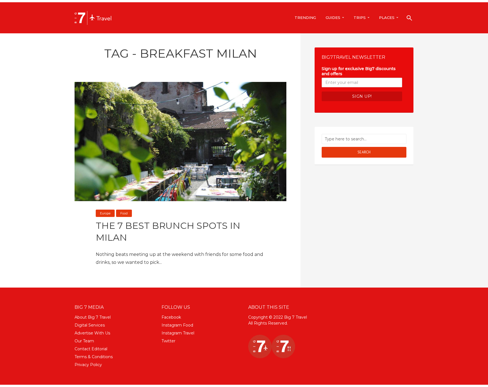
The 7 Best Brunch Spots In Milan (168, 231)
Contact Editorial (91, 348)
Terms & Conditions (94, 356)
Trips (360, 17)
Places (387, 17)
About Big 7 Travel (93, 317)
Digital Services (90, 325)
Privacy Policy (88, 364)
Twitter (168, 340)
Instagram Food (177, 325)
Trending (305, 17)
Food (124, 213)
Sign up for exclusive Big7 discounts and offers (359, 71)
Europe (105, 213)
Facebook (171, 317)
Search (364, 152)
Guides (333, 17)
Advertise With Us (92, 333)
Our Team (84, 340)
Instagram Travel (178, 333)
